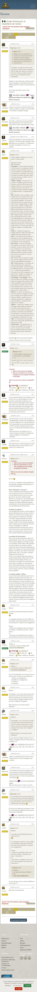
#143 (33, 118)
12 (29, 34)
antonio (4, 609)
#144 (33, 136)
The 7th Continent (13, 27)
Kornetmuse (13, 48)
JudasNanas (5, 108)
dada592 (4, 398)
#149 (33, 440)
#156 (33, 753)
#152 (33, 641)
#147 (33, 394)
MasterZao (5, 48)
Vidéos (22, 941)
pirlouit (4, 691)
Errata (22, 947)
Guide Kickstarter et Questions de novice (13, 22)
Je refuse (18, 989)
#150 (33, 454)
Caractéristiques (7, 943)
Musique (22, 943)
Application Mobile (26, 950)
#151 (33, 605)
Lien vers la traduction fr (16, 647)
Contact (4, 968)
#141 (33, 44)
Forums (5, 27)
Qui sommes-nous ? (8, 957)
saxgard (14, 51)
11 (25, 34)
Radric (4, 155)
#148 (33, 415)
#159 (33, 824)
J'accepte (27, 986)
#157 (33, 767)
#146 (33, 344)
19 (10, 37)
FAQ (21, 938)
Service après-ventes (8, 970)
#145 (33, 150)
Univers (4, 941)
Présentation (5, 938)
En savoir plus (17, 985)
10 (22, 34)
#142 (33, 104)
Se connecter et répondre (18, 920)
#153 (33, 659)
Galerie (4, 947)
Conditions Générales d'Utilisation (8, 960)
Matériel (4, 945)
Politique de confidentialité (6, 964)
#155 (33, 710)
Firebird (4, 348)
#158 (33, 790)
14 (3, 37)
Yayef (3, 663)
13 (33, 34)
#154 (33, 687)
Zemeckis (12, 155)
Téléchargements (25, 945)
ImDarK (4, 714)
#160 (33, 887)
